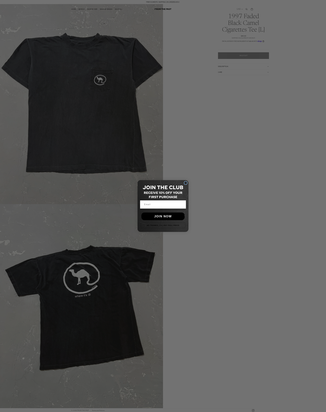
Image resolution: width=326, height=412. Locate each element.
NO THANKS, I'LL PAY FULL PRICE (163, 225)
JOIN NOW (163, 216)
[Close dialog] (185, 182)
